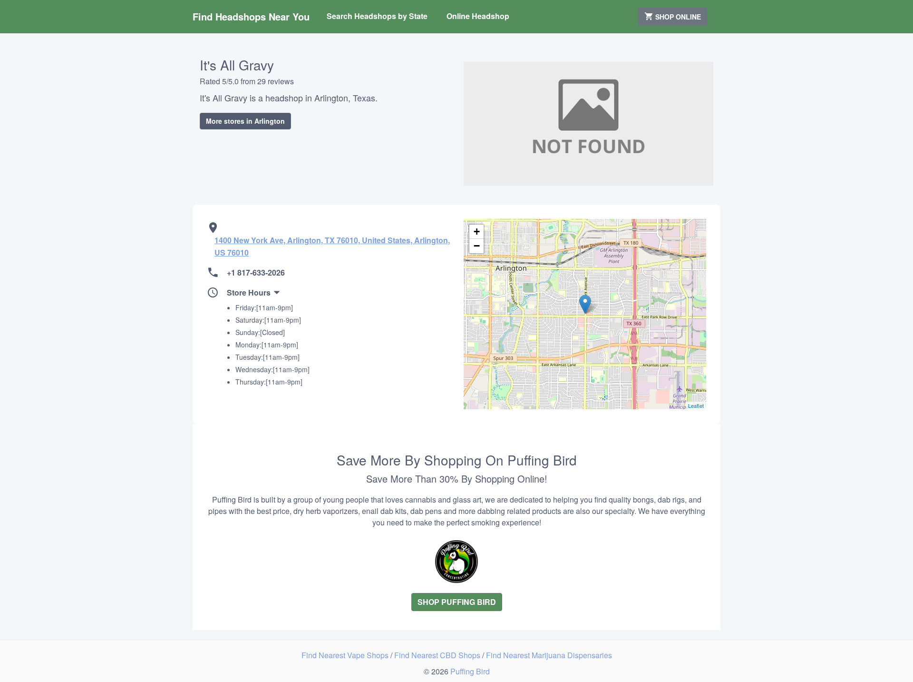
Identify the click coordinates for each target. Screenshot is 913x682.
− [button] (477, 246)
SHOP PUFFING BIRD (457, 601)
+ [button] (477, 231)
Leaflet (696, 405)
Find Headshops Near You (251, 16)
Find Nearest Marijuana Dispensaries (549, 655)
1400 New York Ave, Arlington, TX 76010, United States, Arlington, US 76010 (332, 246)
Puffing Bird (470, 671)
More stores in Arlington (245, 121)
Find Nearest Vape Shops (345, 655)
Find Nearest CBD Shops (438, 655)
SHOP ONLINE (677, 16)
